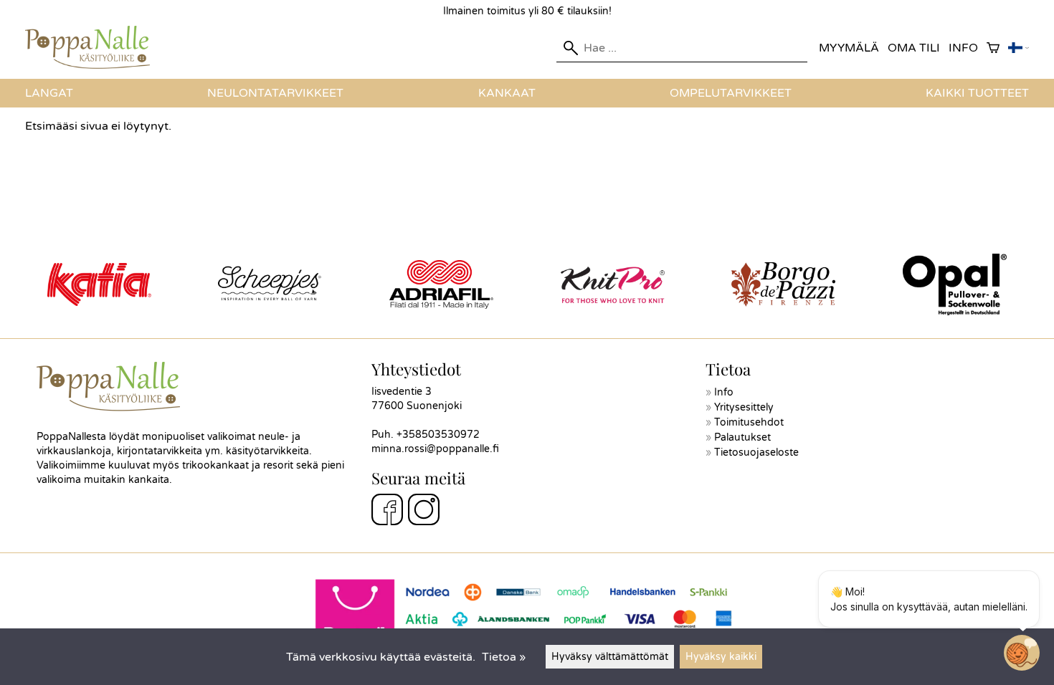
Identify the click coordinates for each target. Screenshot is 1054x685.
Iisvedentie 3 (401, 391)
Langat (49, 93)
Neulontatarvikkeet (275, 93)
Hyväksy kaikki (720, 657)
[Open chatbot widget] (1022, 653)
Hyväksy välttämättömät (609, 657)
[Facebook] (387, 512)
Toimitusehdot (749, 422)
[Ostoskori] (993, 48)
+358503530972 (438, 434)
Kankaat (507, 93)
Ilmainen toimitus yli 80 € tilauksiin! (527, 11)
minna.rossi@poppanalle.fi (435, 449)
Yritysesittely (744, 407)
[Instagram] (424, 512)
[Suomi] (1018, 48)
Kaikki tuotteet (977, 93)
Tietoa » (504, 657)
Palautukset (742, 437)
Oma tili (914, 48)
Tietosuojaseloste (756, 452)
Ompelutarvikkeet (731, 93)
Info (963, 48)
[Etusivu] (93, 65)
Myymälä (849, 48)
